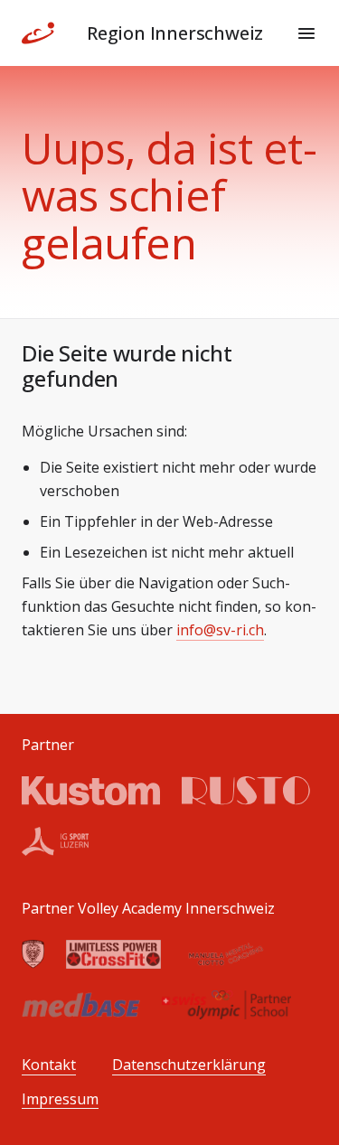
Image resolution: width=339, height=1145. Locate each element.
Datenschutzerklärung (189, 1065)
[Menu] (306, 33)
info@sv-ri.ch (220, 630)
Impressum (60, 1099)
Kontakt (49, 1065)
